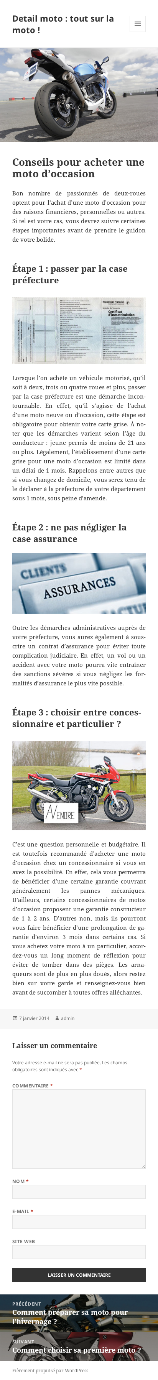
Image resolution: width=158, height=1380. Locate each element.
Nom (20, 1181)
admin (67, 1018)
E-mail (23, 1211)
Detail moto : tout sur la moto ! (63, 23)
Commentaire (32, 1085)
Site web (23, 1241)
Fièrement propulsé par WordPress (50, 1370)
